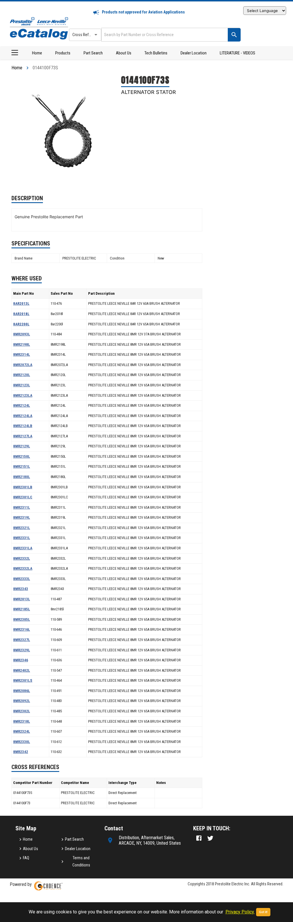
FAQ (26, 858)
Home (37, 53)
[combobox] (164, 35)
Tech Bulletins (155, 53)
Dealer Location (194, 53)
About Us (123, 53)
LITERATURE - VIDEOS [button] (237, 53)
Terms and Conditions (81, 861)
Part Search (93, 53)
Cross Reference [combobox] (86, 34)
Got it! (263, 912)
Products (62, 53)
